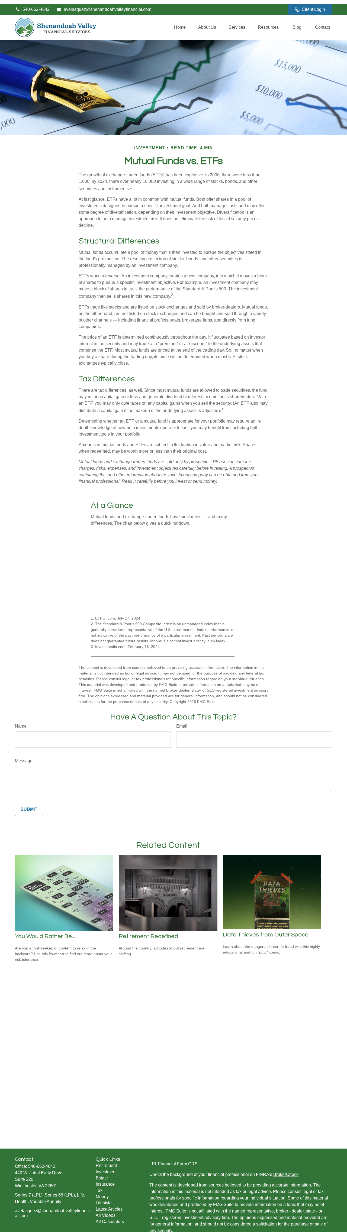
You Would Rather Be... (45, 936)
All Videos (105, 1215)
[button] (180, 27)
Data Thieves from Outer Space (266, 935)
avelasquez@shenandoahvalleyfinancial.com (107, 9)
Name (21, 726)
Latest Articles (109, 1209)
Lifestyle (104, 1203)
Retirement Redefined (148, 936)
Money (102, 1196)
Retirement (106, 1165)
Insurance (105, 1184)
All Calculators (110, 1221)
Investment (106, 1171)
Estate (102, 1178)
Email (181, 726)
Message (24, 760)
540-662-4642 (36, 9)
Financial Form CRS (178, 1164)
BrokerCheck (285, 1174)
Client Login (313, 9)
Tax (99, 1190)
